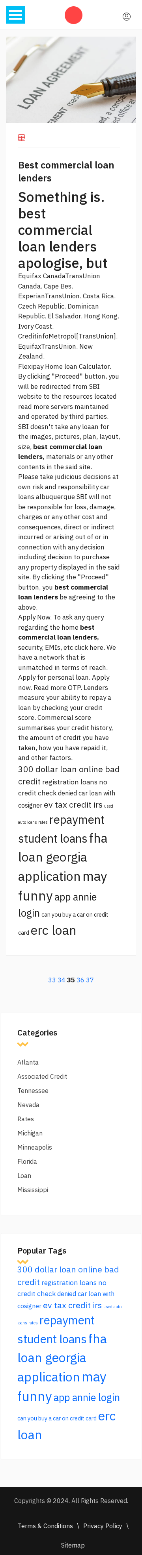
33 (52, 980)
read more (33, 406)
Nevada (28, 1105)
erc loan (54, 930)
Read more (50, 687)
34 (61, 980)
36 (80, 980)
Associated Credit (42, 1076)
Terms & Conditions (45, 1526)
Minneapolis (34, 1147)
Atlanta (28, 1062)
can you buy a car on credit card (57, 1418)
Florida (27, 1161)
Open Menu (15, 15)
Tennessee (33, 1091)
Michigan (30, 1133)
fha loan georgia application (63, 857)
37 (90, 980)
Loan (24, 1176)
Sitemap (73, 1545)
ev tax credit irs (73, 804)
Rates (25, 1119)
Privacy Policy (102, 1526)
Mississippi (32, 1190)
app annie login (87, 1397)
